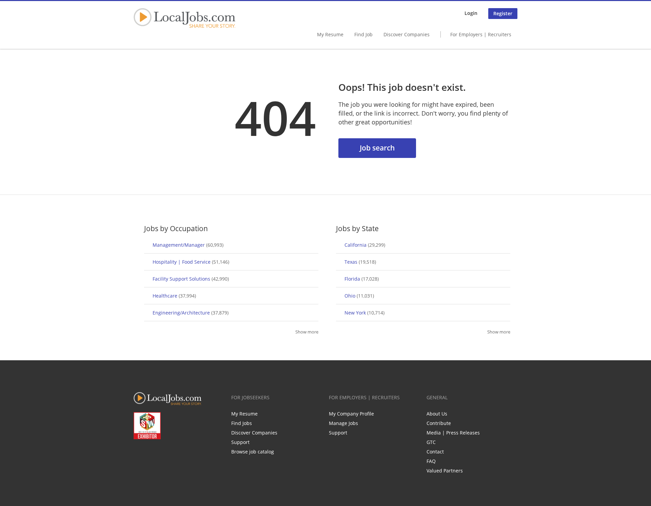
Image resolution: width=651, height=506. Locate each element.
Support (240, 442)
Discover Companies (406, 34)
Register (502, 13)
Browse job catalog (252, 451)
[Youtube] (172, 453)
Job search (377, 148)
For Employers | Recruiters (480, 34)
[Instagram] (183, 453)
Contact (435, 451)
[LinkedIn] (161, 453)
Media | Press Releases (453, 432)
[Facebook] (138, 453)
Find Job (363, 34)
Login (471, 13)
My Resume (330, 34)
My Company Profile (351, 413)
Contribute (439, 423)
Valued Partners (445, 470)
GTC (431, 442)
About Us (437, 413)
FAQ (431, 461)
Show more (306, 332)
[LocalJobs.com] (184, 18)
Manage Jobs (343, 423)
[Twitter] (150, 453)
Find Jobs (241, 423)
